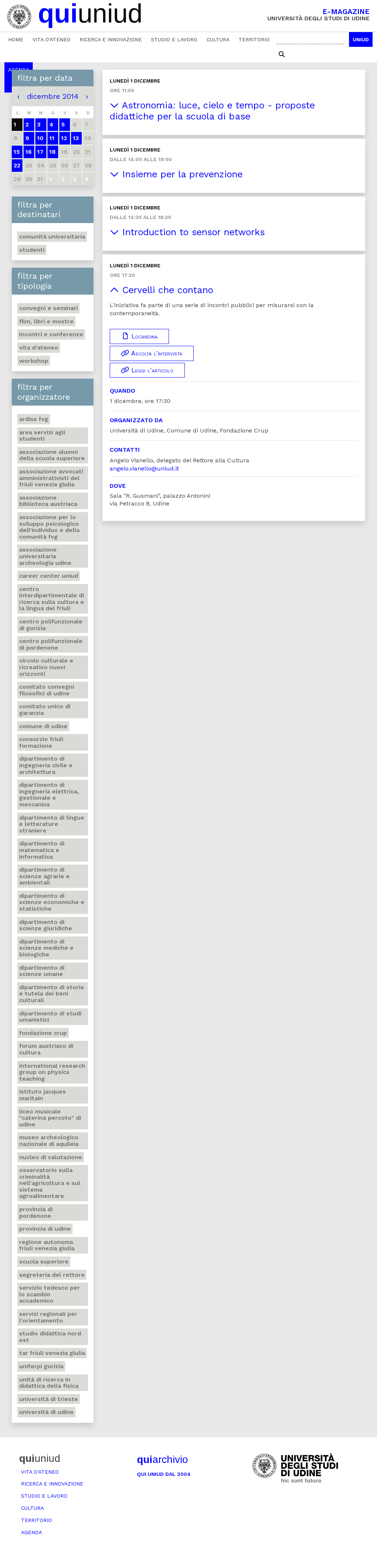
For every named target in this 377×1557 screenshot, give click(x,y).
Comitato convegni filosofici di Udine (46, 690)
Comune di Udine (43, 726)
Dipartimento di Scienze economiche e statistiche (51, 902)
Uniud (361, 39)
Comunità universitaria (52, 236)
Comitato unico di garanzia (44, 709)
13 (76, 138)
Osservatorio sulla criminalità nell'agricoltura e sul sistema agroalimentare (49, 1183)
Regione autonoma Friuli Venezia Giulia (46, 1245)
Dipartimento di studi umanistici (50, 1016)
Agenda (31, 1532)
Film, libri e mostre (46, 321)
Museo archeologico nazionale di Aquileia (48, 1140)
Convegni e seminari (48, 308)
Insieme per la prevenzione (181, 174)
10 (40, 138)
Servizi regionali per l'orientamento (48, 1317)
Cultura (218, 39)
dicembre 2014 (52, 96)
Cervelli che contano (166, 290)
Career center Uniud (48, 575)
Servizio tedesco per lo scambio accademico (49, 1294)
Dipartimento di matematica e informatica (41, 850)
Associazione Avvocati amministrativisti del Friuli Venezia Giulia (51, 478)
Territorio (254, 39)
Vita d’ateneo (51, 39)
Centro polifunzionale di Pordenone (50, 644)
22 (17, 165)
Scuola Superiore (43, 1261)
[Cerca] (281, 54)
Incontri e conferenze (51, 334)
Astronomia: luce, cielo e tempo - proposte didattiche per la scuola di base (212, 111)
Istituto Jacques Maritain (42, 1095)
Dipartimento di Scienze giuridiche (45, 925)
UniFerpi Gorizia (41, 1366)
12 (64, 138)
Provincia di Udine (45, 1228)
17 (40, 151)
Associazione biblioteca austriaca (48, 501)
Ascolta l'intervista (155, 353)
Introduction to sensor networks (192, 232)
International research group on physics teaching (52, 1072)
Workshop (33, 360)
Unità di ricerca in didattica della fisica (48, 1383)
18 (52, 151)
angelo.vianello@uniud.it (144, 468)
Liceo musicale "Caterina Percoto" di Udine (50, 1118)
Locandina (143, 336)
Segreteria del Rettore (52, 1274)
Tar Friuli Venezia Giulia (52, 1352)
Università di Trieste (48, 1399)
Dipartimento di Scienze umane (41, 971)
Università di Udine (46, 1411)
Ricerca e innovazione (111, 39)
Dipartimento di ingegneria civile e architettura (46, 765)
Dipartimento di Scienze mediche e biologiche (46, 948)
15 (17, 151)
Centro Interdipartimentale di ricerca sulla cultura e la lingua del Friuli (51, 598)
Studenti (32, 249)
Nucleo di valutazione (50, 1157)
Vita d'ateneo (38, 347)
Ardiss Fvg (33, 419)
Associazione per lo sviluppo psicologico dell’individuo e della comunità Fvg (49, 527)
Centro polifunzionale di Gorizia (50, 625)
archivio (162, 1459)
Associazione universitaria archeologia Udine (45, 556)
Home (15, 39)
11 (51, 138)
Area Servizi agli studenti (42, 435)
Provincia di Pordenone (36, 1212)
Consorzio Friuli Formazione (41, 742)
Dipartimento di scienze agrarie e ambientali (44, 876)
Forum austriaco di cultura (46, 1049)
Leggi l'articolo (151, 370)
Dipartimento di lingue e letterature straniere (51, 824)
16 (28, 151)
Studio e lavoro (174, 39)
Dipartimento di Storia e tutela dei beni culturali (51, 994)
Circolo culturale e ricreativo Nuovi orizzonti (46, 667)
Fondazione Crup (43, 1032)
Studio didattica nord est (50, 1337)
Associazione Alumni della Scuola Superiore (52, 455)
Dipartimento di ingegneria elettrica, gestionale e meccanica (49, 794)
